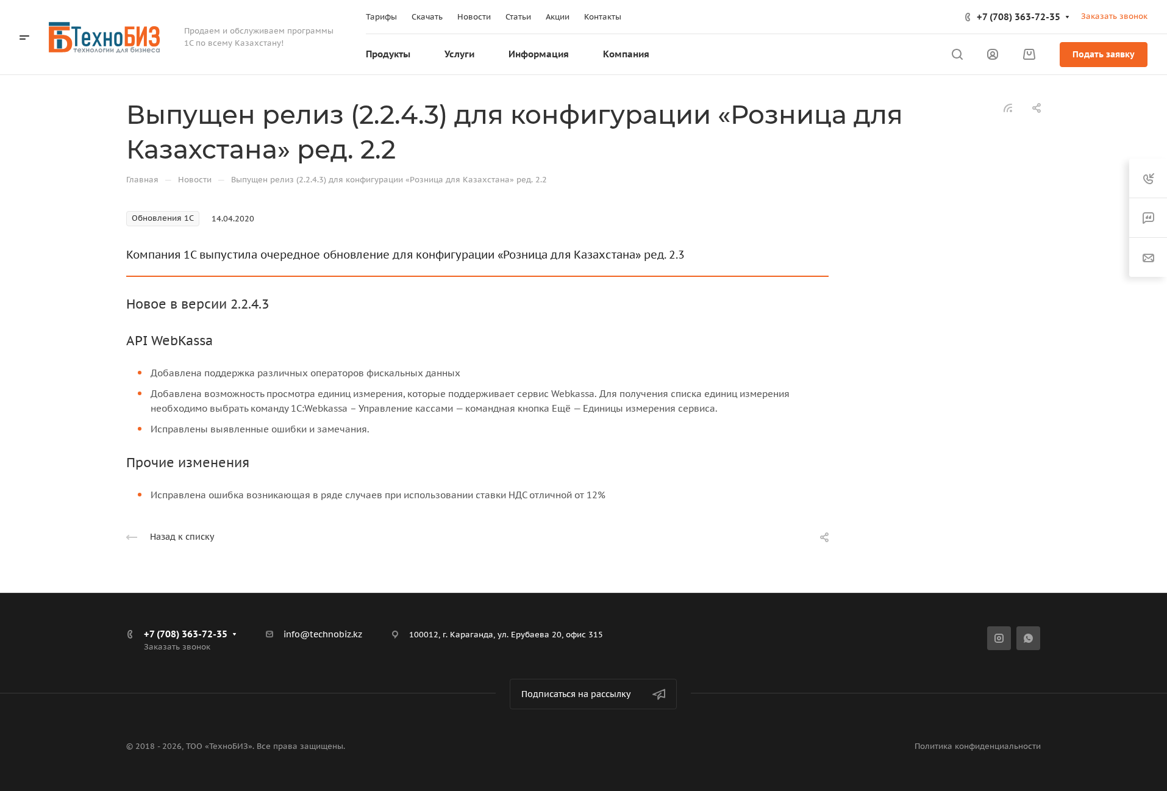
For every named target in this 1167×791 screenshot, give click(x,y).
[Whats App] (1028, 638)
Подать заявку (1103, 54)
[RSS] (1008, 107)
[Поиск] (957, 54)
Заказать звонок (1114, 16)
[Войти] (992, 54)
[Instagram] (999, 638)
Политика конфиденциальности (978, 746)
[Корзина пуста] (1028, 54)
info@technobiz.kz (323, 634)
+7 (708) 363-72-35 (1018, 17)
